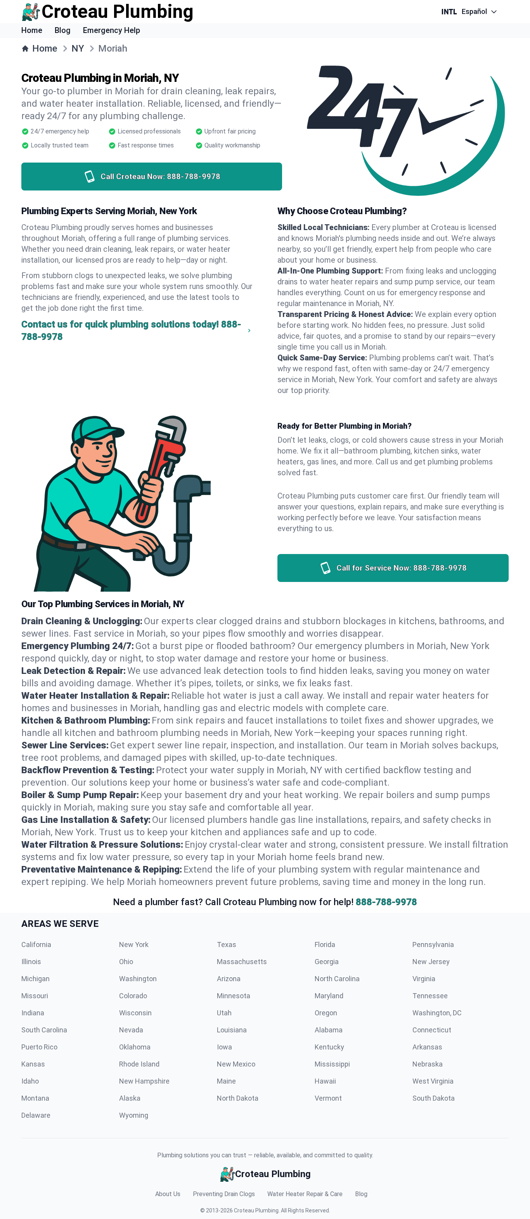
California (36, 944)
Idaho (30, 1081)
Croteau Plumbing (256, 1210)
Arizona (229, 979)
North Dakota (237, 1098)
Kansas (33, 1064)
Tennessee (430, 996)
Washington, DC (437, 1013)
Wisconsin (135, 1013)
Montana (35, 1098)
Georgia (327, 962)
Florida (325, 944)
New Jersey (431, 962)
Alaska (129, 1098)
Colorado (133, 996)
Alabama (329, 1030)
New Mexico (236, 1064)
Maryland (329, 996)
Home (31, 30)
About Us (167, 1194)
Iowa (224, 1047)
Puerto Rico (39, 1047)
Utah (224, 1013)
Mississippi (332, 1064)
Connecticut (431, 1030)
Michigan (35, 979)
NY (77, 48)
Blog (63, 30)
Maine (226, 1081)
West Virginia (433, 1081)
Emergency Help (111, 30)
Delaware (35, 1115)
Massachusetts (242, 962)
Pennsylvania (433, 944)
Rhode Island (139, 1064)
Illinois (31, 962)
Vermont (328, 1098)
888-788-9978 (386, 902)
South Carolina (44, 1030)
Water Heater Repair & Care (305, 1194)
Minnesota (233, 996)
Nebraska (427, 1064)
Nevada (131, 1030)
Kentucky (329, 1047)
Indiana (32, 1013)
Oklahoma (135, 1047)
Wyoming (133, 1115)
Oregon (326, 1013)
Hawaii (325, 1081)
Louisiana (232, 1030)
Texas (226, 944)
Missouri (34, 996)
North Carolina (337, 979)
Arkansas (427, 1047)
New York (134, 944)
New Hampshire (144, 1081)
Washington (138, 979)
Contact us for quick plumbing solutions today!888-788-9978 (131, 330)
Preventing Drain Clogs (224, 1194)
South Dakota (433, 1098)
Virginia (423, 979)
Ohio (126, 962)
